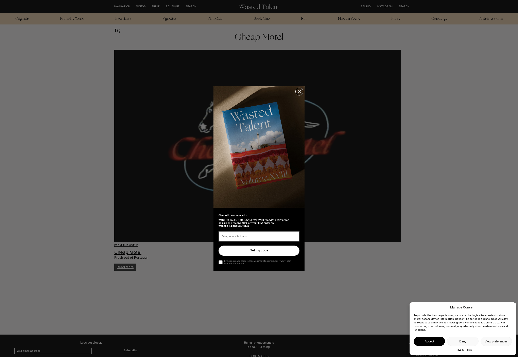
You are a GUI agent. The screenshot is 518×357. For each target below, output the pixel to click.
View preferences (496, 341)
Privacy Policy (464, 350)
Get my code (259, 250)
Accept (429, 341)
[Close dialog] (299, 91)
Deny (462, 341)
